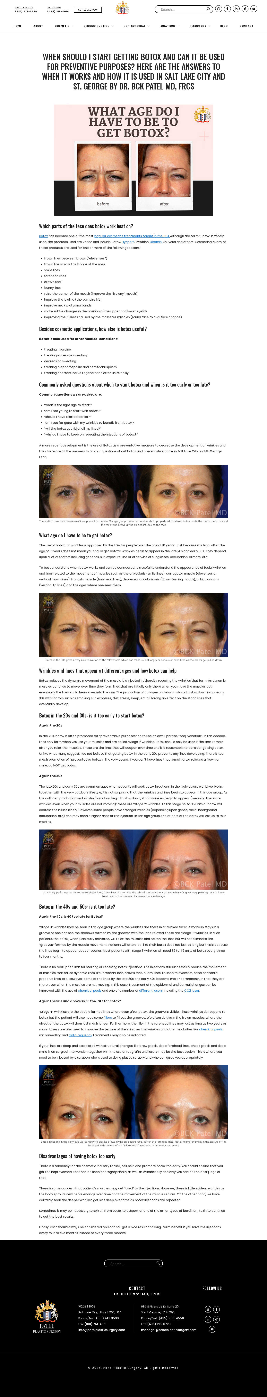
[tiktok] (245, 11)
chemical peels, (211, 1029)
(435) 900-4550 (171, 1318)
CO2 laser (191, 990)
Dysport (128, 242)
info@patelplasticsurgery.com (101, 1330)
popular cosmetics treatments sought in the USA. (132, 236)
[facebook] (227, 11)
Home (18, 26)
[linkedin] (236, 11)
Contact (247, 26)
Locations (167, 26)
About (38, 26)
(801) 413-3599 (26, 9)
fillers (108, 1017)
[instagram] (218, 11)
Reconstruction (96, 26)
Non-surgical (134, 26)
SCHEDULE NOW (88, 9)
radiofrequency (80, 1035)
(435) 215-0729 (159, 1324)
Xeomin (156, 242)
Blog (224, 26)
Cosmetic (62, 26)
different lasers (151, 990)
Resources (198, 26)
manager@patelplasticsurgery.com (168, 1330)
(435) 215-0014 (58, 9)
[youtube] (253, 11)
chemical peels (89, 990)
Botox (43, 236)
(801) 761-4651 (95, 1324)
